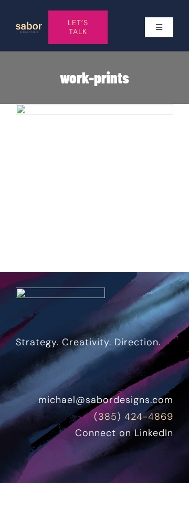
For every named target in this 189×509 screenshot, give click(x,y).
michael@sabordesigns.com (105, 400)
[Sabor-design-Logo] (29, 26)
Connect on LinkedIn (124, 433)
